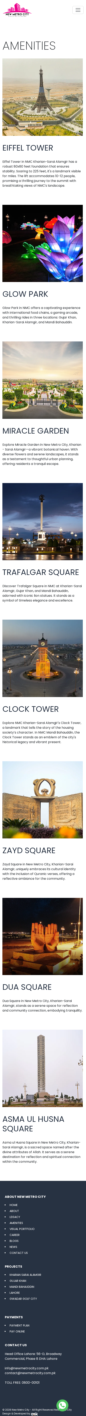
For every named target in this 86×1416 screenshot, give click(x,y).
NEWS (13, 1247)
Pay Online (17, 1331)
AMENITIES (16, 1223)
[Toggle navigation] (78, 10)
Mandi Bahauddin (22, 1287)
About (14, 1211)
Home (14, 1205)
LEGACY (15, 1217)
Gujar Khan (18, 1281)
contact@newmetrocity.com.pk (30, 1373)
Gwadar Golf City (23, 1299)
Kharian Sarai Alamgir (25, 1275)
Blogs (14, 1241)
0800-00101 (31, 1382)
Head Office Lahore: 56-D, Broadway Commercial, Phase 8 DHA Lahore (33, 1356)
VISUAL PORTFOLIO (22, 1229)
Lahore (15, 1293)
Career (15, 1235)
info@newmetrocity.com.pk (27, 1368)
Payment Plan (19, 1325)
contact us (19, 1253)
